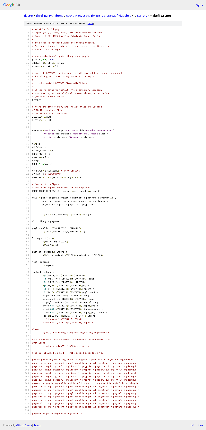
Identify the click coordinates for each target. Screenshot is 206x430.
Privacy (28, 425)
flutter (28, 15)
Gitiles (19, 425)
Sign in (199, 5)
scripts (142, 15)
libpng (58, 15)
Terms (37, 425)
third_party (44, 15)
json (200, 425)
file (90, 23)
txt (192, 425)
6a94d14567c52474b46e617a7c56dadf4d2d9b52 (98, 15)
